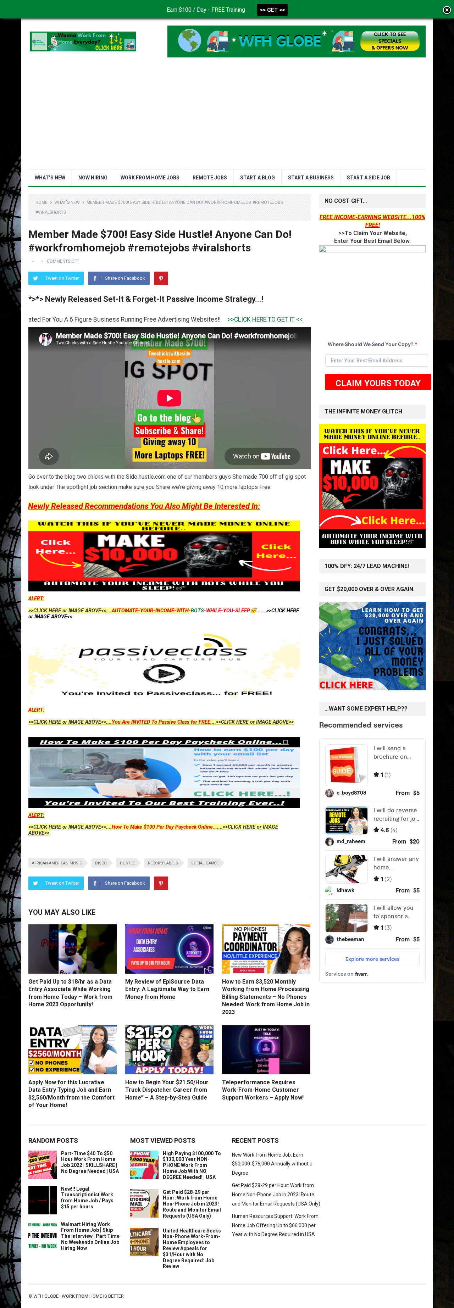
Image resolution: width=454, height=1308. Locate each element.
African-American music (57, 863)
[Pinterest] (161, 278)
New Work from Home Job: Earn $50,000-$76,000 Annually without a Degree (272, 1164)
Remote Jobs (210, 177)
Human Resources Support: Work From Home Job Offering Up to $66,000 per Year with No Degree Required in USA (275, 1225)
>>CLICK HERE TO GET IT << (213, 319)
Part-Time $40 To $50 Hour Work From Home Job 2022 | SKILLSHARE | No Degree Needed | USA (90, 1162)
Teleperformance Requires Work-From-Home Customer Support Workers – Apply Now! (263, 1090)
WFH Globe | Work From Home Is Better (78, 1296)
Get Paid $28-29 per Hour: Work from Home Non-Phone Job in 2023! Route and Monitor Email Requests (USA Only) (192, 1204)
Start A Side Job (368, 177)
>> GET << (272, 10)
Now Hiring (92, 177)
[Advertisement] (227, 116)
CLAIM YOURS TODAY (378, 383)
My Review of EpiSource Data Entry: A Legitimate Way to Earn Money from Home (167, 989)
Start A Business (311, 177)
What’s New (50, 177)
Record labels (163, 863)
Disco (101, 863)
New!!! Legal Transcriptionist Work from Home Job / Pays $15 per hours (87, 1197)
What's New (67, 202)
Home (41, 202)
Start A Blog (257, 177)
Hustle (127, 863)
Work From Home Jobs (150, 177)
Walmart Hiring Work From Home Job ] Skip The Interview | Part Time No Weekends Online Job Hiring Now (90, 1236)
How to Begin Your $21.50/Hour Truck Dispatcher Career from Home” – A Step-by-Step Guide (167, 1090)
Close (447, 10)
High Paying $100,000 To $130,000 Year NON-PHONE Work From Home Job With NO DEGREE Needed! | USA (192, 1165)
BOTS (197, 611)
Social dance (204, 863)
